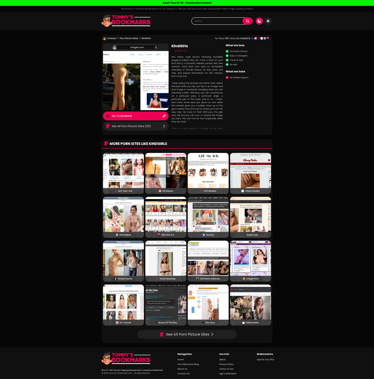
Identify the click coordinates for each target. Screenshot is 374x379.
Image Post (252, 278)
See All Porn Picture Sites (187, 334)
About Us (182, 368)
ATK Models (210, 191)
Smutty (210, 234)
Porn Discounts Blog (188, 364)
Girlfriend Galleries (210, 278)
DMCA (222, 359)
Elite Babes (125, 234)
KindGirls (126, 116)
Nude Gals (252, 234)
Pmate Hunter (125, 278)
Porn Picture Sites (129, 38)
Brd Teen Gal (125, 191)
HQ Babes (167, 191)
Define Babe (252, 322)
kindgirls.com (137, 47)
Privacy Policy (226, 364)
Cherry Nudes (252, 191)
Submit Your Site (265, 359)
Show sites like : (235, 38)
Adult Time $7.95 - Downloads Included (187, 3)
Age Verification (227, 373)
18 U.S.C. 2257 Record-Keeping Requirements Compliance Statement (132, 370)
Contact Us (184, 373)
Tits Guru (210, 322)
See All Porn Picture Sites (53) (131, 126)
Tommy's (111, 38)
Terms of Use (226, 368)
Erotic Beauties (168, 278)
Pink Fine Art (167, 234)
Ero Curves (125, 322)
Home (181, 359)
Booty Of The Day (167, 322)
